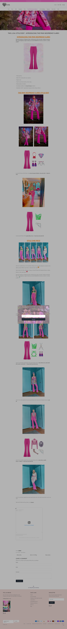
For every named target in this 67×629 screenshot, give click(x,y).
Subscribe (33, 319)
